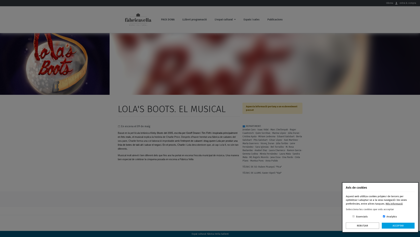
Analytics (392, 216)
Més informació (394, 203)
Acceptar (398, 225)
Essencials (362, 216)
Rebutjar (362, 225)
